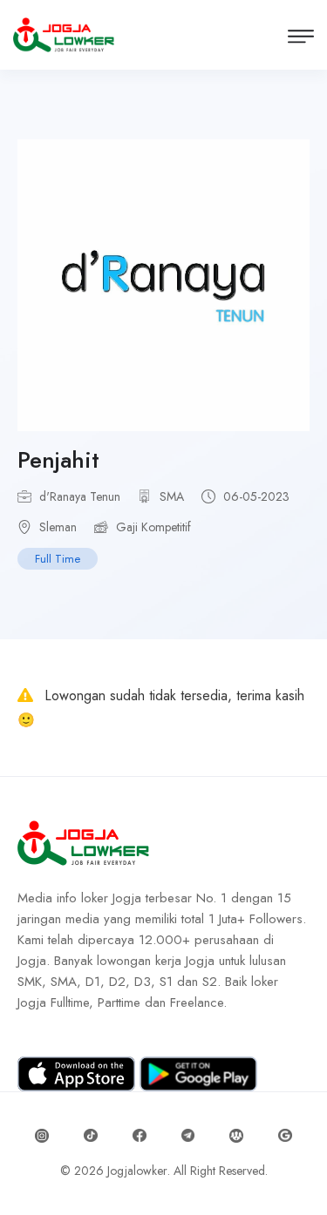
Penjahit (58, 459)
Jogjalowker (137, 1170)
